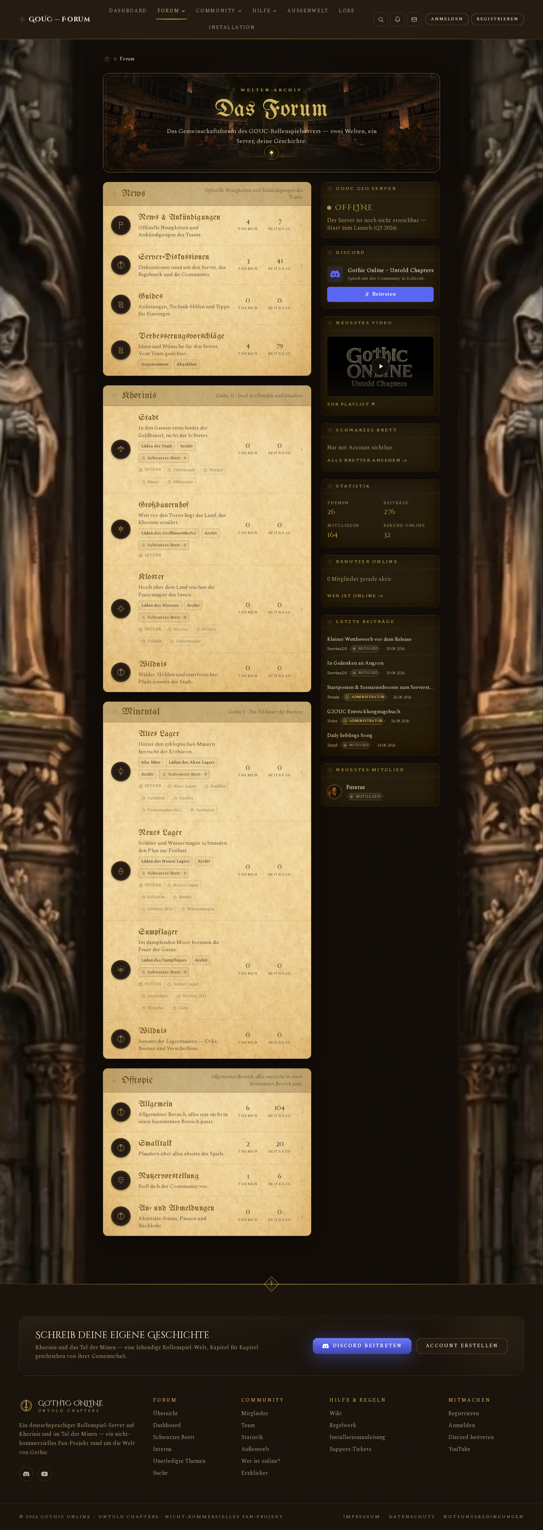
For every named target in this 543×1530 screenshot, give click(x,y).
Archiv (186, 446)
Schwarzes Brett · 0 (166, 458)
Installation (232, 27)
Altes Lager (158, 734)
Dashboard (128, 10)
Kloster (151, 577)
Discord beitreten (471, 1437)
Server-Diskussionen (173, 257)
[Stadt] (120, 449)
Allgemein (155, 1104)
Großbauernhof (163, 505)
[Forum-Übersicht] (107, 59)
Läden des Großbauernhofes (168, 533)
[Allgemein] (120, 1112)
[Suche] (381, 19)
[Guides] (120, 304)
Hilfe (261, 10)
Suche (160, 1473)
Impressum (361, 1516)
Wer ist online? (260, 1461)
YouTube (459, 1449)
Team (248, 1425)
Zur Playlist (348, 404)
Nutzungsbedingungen (483, 1516)
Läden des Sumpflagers (164, 960)
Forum (168, 10)
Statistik (252, 1437)
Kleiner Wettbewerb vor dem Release (369, 639)
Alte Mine (151, 762)
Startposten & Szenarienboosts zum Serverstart (380, 687)
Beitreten (380, 294)
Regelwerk (343, 1425)
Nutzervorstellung (168, 1176)
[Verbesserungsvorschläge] (120, 350)
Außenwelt (307, 10)
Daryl (332, 745)
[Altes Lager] (120, 771)
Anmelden (461, 1425)
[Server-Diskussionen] (120, 265)
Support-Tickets (350, 1449)
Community (216, 10)
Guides (150, 296)
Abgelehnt (186, 364)
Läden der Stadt (156, 446)
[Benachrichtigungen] (397, 19)
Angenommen (155, 364)
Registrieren (463, 1413)
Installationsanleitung (357, 1437)
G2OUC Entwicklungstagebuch (363, 712)
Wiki (335, 1413)
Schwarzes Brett (174, 1437)
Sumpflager (158, 932)
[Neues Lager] (120, 870)
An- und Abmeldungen (176, 1208)
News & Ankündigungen (179, 217)
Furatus (355, 787)
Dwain (333, 697)
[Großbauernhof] (120, 529)
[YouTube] (44, 1474)
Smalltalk (155, 1143)
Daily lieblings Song (349, 735)
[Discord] (26, 1474)
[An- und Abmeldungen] (120, 1216)
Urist (332, 721)
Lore (347, 10)
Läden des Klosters (160, 605)
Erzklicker (254, 1473)
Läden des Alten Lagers (192, 762)
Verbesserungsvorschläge (181, 336)
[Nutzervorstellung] (120, 1180)
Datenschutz (412, 1516)
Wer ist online (355, 595)
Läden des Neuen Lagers (165, 861)
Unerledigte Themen (179, 1461)
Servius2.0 (337, 648)
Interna (162, 1449)
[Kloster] (120, 608)
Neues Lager (160, 833)
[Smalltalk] (120, 1147)
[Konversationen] (414, 19)
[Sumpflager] (120, 969)
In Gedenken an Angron (355, 663)
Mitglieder (254, 1413)
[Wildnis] (120, 672)
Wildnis (152, 664)
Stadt (148, 418)
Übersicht (165, 1413)
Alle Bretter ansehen (367, 460)
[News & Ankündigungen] (120, 225)
